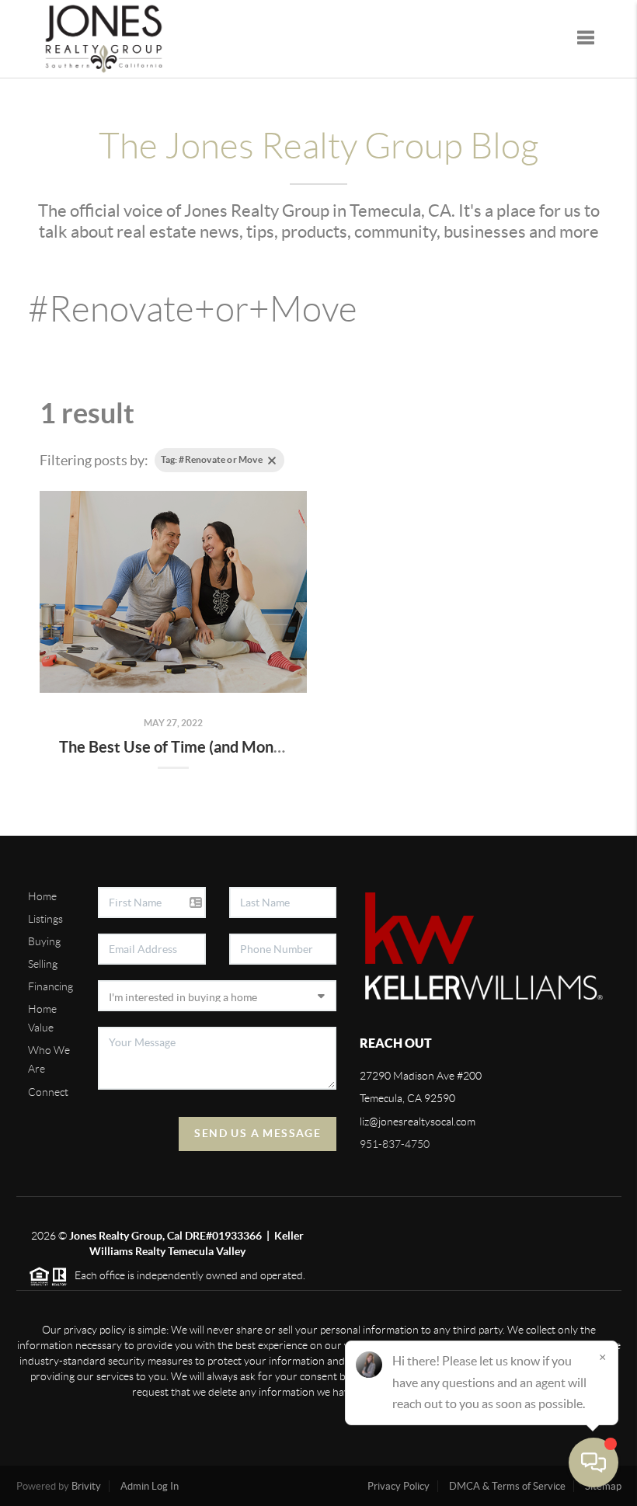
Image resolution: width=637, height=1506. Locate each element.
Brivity (86, 1486)
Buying (44, 941)
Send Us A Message (257, 1133)
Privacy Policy (398, 1486)
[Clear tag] (272, 460)
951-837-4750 (395, 1144)
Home (42, 896)
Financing (50, 986)
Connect (48, 1092)
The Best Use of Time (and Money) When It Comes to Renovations (285, 747)
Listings (45, 919)
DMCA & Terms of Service (507, 1486)
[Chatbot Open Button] (593, 1462)
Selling (42, 964)
